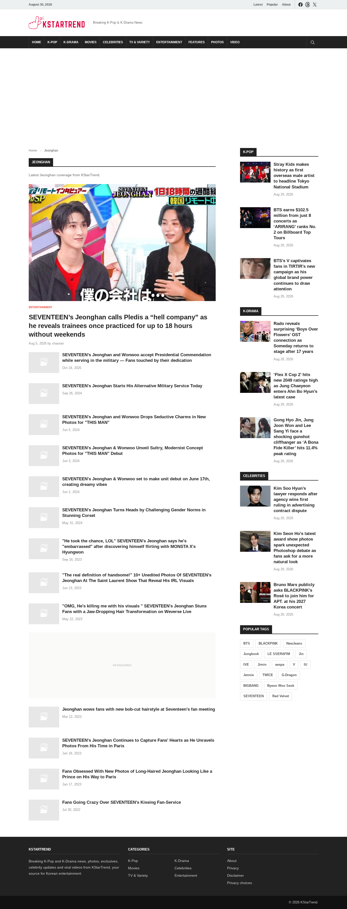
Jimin (262, 664)
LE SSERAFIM (278, 654)
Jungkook (251, 654)
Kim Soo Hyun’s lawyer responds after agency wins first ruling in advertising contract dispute (296, 499)
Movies (91, 42)
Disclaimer (235, 875)
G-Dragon (289, 675)
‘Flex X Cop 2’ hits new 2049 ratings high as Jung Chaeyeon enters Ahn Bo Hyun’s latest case (296, 385)
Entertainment (169, 42)
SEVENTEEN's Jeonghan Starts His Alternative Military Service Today (132, 385)
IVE (246, 664)
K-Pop (52, 42)
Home (36, 42)
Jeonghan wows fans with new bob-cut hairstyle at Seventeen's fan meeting (138, 709)
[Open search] (312, 42)
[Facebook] (300, 4)
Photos (217, 42)
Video (235, 42)
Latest (258, 4)
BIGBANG (251, 686)
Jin (301, 654)
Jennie (248, 675)
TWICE (267, 675)
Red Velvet (280, 696)
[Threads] (307, 4)
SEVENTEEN (253, 696)
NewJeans (294, 643)
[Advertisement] (173, 94)
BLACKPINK (268, 643)
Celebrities (113, 42)
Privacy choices (239, 883)
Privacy (233, 868)
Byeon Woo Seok (280, 686)
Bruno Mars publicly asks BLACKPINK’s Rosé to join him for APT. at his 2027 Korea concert (294, 595)
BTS (246, 643)
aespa (279, 664)
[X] (314, 4)
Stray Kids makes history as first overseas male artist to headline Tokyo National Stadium (294, 175)
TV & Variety (139, 42)
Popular (272, 4)
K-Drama (71, 42)
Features (196, 42)
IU (305, 664)
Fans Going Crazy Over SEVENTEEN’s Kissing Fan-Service (121, 802)
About (286, 4)
